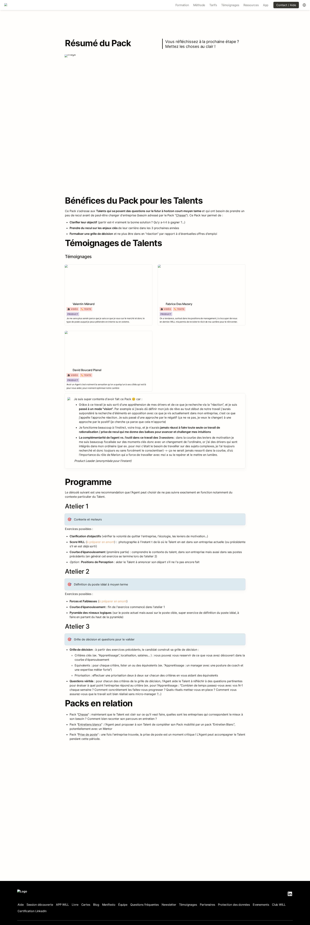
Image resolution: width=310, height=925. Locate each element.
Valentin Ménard (75, 266)
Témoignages (230, 5)
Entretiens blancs (89, 724)
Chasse (181, 215)
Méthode (199, 5)
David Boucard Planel (79, 333)
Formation (182, 5)
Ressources (251, 5)
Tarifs (213, 5)
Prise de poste (87, 734)
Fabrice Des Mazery (171, 266)
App (266, 5)
